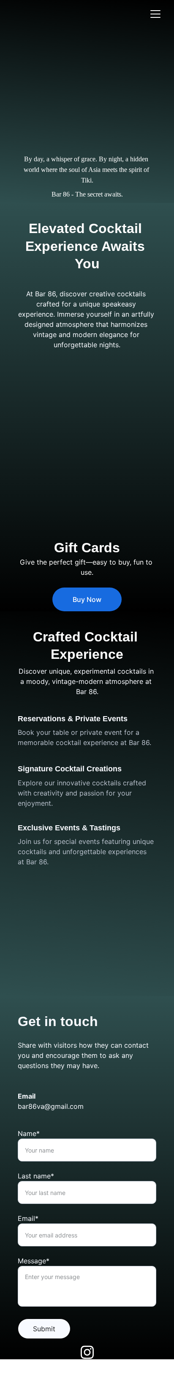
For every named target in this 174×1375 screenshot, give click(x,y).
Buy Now (87, 599)
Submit (44, 1328)
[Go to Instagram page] (87, 1352)
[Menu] (155, 14)
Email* (28, 1218)
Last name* (36, 1176)
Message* (33, 1261)
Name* (29, 1133)
